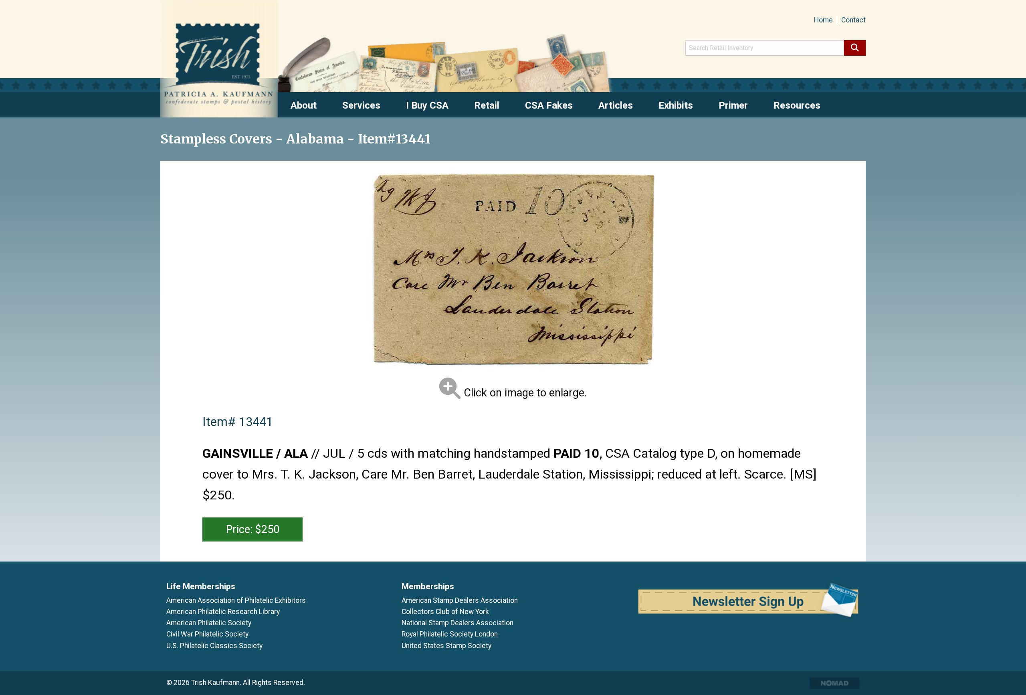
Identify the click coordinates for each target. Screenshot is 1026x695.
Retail (486, 105)
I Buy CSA (427, 105)
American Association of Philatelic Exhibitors (236, 600)
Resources (797, 105)
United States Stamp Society (446, 646)
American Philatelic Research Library (223, 612)
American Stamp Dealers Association (460, 600)
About (304, 105)
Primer (733, 105)
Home (823, 20)
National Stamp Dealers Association (457, 623)
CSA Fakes (549, 105)
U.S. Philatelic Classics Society (214, 646)
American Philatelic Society (208, 623)
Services (361, 105)
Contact (853, 20)
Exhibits (675, 105)
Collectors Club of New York (445, 612)
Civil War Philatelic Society (207, 634)
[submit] (855, 48)
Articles (615, 105)
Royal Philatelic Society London (450, 634)
